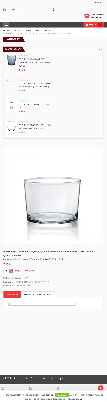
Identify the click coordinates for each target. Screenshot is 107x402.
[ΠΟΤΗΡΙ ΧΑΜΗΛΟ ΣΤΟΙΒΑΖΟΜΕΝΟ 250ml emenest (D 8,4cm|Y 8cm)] (11, 84)
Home (8, 30)
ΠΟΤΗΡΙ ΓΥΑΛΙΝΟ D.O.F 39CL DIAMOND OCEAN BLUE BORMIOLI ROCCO (35, 62)
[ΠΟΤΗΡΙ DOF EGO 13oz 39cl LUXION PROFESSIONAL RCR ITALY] (11, 126)
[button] (99, 50)
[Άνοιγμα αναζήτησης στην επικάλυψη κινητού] (53, 9)
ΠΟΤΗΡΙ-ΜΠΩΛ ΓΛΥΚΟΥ (22, 285)
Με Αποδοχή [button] (61, 395)
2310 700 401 (96, 17)
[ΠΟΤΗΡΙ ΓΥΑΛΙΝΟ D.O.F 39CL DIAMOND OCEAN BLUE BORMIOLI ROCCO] (11, 60)
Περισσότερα (75, 398)
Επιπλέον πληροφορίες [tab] (38, 294)
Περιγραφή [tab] (12, 294)
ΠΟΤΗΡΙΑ (18, 30)
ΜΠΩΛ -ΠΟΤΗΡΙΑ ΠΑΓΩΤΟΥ (36, 30)
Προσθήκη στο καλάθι (25, 271)
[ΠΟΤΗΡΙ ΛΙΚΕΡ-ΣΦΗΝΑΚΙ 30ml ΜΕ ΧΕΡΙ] (11, 105)
